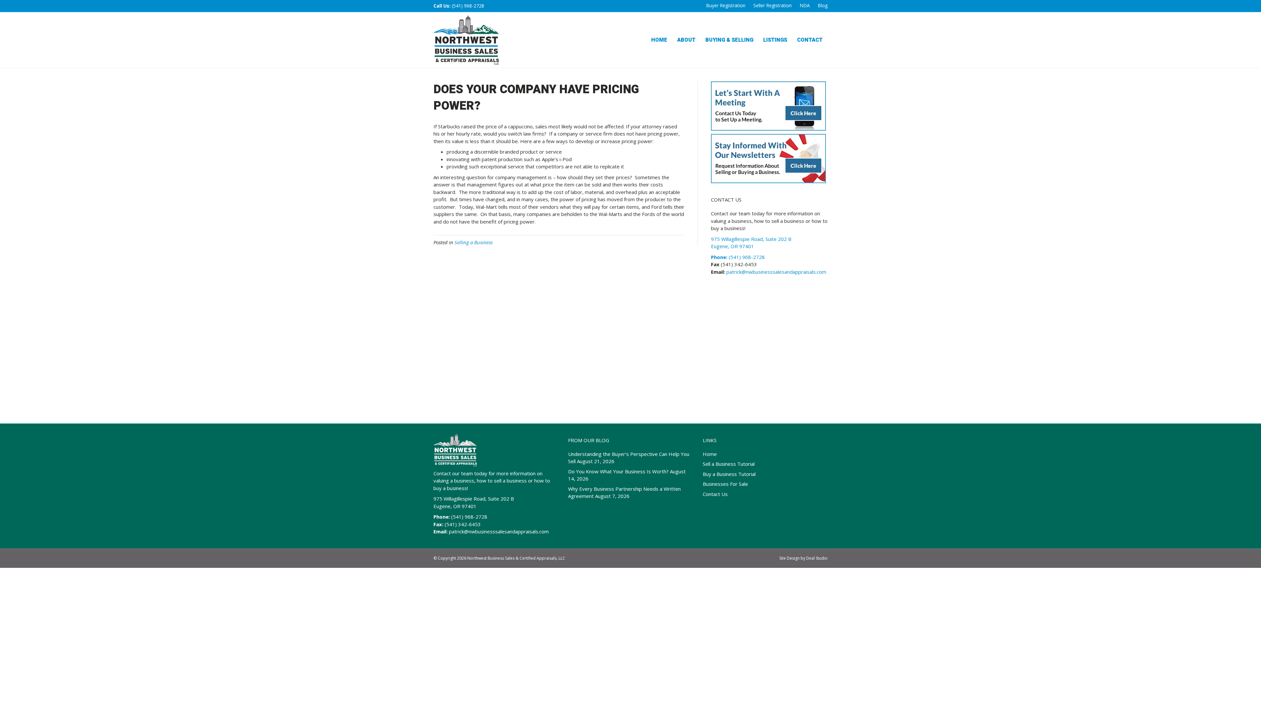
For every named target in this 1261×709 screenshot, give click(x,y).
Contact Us (715, 494)
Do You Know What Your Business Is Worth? (618, 471)
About (686, 40)
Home (659, 40)
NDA (805, 5)
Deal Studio (817, 558)
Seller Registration (772, 5)
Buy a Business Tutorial (729, 474)
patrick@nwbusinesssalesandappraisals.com (775, 272)
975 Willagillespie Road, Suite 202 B (473, 498)
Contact (810, 40)
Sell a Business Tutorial (729, 464)
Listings (775, 40)
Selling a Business (473, 242)
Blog (823, 5)
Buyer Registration (725, 5)
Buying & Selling (729, 40)
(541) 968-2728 (468, 6)
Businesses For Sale (725, 484)
